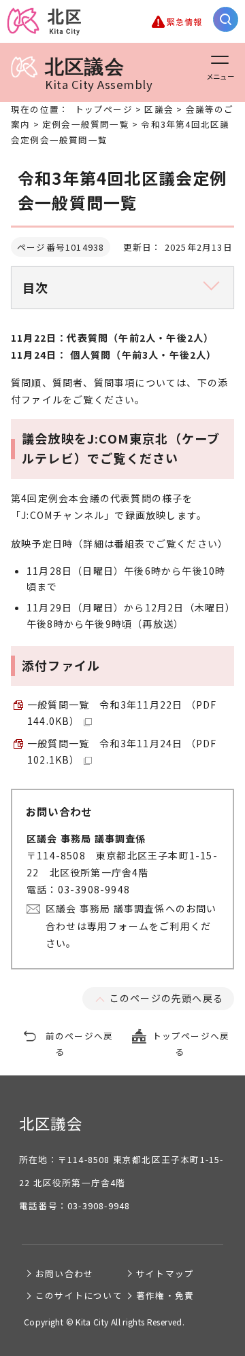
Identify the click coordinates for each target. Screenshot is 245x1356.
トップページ (104, 109)
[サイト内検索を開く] (225, 19)
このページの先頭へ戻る (166, 998)
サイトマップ (165, 1273)
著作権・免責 (165, 1295)
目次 (35, 287)
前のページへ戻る (79, 1043)
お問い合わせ (64, 1273)
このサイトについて (78, 1295)
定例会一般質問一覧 (85, 124)
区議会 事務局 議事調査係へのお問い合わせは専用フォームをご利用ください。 (131, 925)
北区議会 (98, 73)
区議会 (159, 109)
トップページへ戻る (191, 1043)
